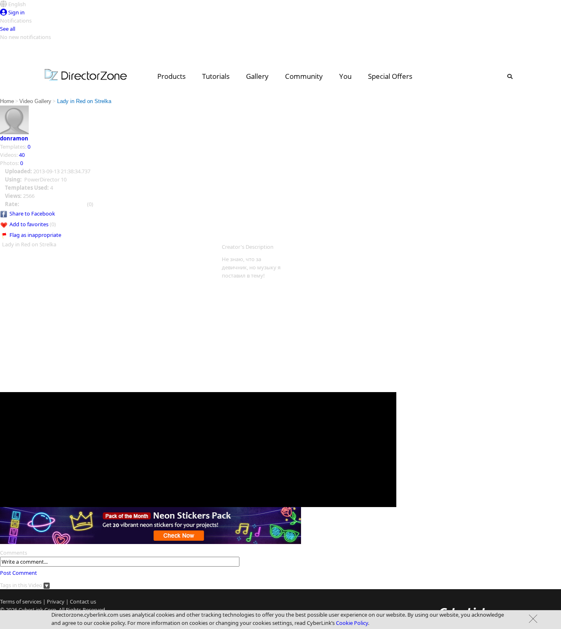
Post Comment (18, 572)
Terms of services (20, 601)
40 (22, 154)
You (345, 76)
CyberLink (30, 609)
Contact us (83, 601)
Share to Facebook (32, 213)
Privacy (55, 601)
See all (7, 28)
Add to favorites (28, 224)
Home (7, 101)
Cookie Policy (352, 623)
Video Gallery (35, 101)
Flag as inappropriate (35, 235)
